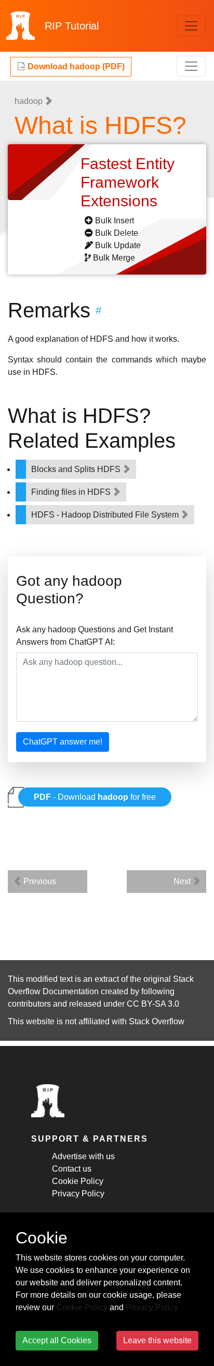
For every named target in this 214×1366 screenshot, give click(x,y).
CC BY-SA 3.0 (153, 1003)
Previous (38, 881)
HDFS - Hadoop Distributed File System (106, 514)
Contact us (71, 1168)
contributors (29, 1003)
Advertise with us (83, 1156)
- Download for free (95, 797)
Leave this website (157, 1340)
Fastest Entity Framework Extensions (128, 182)
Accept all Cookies (56, 1340)
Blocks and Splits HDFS (77, 469)
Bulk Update (118, 245)
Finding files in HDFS (72, 492)
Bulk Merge (114, 257)
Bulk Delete (116, 233)
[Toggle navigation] (191, 26)
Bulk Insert (114, 220)
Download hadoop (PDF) (75, 66)
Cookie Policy (77, 1181)
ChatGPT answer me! (62, 741)
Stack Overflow (156, 1021)
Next (183, 881)
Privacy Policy (78, 1193)
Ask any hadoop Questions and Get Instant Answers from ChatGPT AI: (94, 635)
